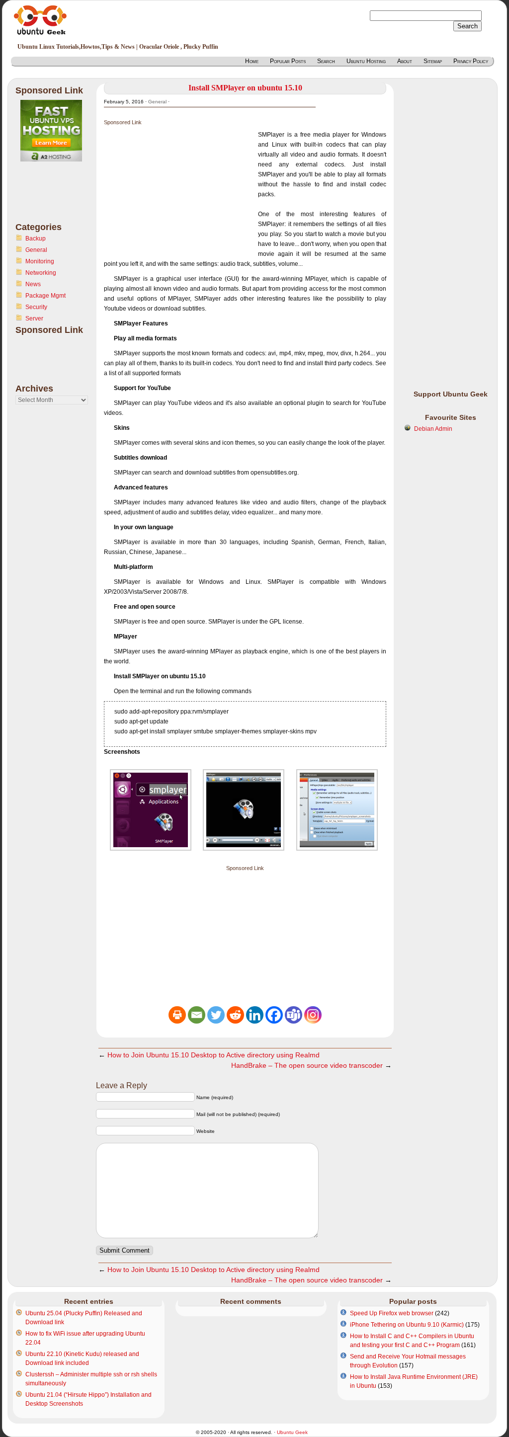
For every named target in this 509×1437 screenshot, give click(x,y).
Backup (35, 238)
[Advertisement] (55, 197)
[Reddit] (235, 1015)
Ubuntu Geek (292, 1432)
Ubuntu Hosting (366, 61)
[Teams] (293, 1015)
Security (36, 307)
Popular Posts (288, 61)
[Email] (196, 1015)
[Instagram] (313, 1015)
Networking (40, 272)
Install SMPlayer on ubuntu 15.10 (245, 87)
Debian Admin (433, 428)
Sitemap (433, 61)
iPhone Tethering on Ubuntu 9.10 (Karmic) (407, 1324)
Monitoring (39, 261)
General (36, 249)
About (404, 61)
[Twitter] (216, 1015)
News (33, 284)
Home (251, 61)
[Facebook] (274, 1015)
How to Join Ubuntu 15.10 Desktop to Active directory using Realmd (213, 1055)
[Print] (177, 1015)
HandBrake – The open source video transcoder (307, 1065)
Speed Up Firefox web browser (391, 1313)
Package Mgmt (45, 295)
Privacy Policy (470, 61)
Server (34, 318)
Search (326, 61)
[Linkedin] (254, 1015)
